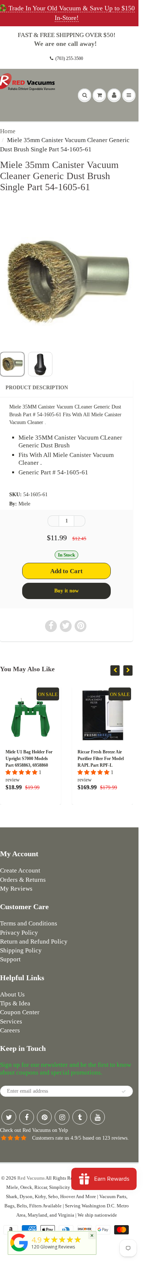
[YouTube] (97, 1117)
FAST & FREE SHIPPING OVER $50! (67, 34)
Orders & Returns (23, 879)
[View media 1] (12, 364)
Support (10, 959)
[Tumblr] (79, 1117)
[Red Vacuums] (19, 1251)
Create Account (20, 870)
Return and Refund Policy (34, 941)
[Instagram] (62, 1117)
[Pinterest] (44, 1117)
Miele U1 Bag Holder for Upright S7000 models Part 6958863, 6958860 (29, 758)
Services (11, 1021)
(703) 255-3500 (69, 58)
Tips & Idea (15, 1003)
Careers (10, 1030)
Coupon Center (20, 1012)
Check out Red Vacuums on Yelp (34, 1130)
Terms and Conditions (28, 923)
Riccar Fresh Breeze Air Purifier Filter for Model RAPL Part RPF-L (101, 758)
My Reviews (16, 888)
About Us (12, 994)
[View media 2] (40, 364)
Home (8, 131)
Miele (24, 504)
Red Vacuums (31, 1178)
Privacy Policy (19, 932)
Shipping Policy (21, 950)
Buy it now (66, 591)
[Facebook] (26, 1117)
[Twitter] (8, 1117)
